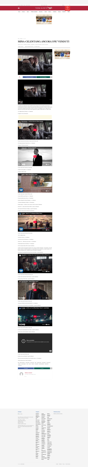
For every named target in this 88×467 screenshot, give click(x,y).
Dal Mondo (43, 415)
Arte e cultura (38, 422)
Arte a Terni (37, 420)
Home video (43, 435)
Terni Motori (49, 446)
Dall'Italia (43, 417)
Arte (36, 418)
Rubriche (63, 11)
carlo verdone (27, 362)
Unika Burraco (49, 451)
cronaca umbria (37, 456)
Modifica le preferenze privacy (58, 413)
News (48, 417)
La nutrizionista (44, 450)
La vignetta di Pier (44, 452)
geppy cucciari (39, 362)
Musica (39, 46)
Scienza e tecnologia (49, 435)
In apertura (43, 442)
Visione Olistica (48, 457)
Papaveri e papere (49, 420)
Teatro (48, 440)
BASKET (37, 429)
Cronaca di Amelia (37, 440)
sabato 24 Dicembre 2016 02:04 (29, 46)
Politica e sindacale (34, 11)
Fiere (42, 426)
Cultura (49, 11)
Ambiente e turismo (37, 417)
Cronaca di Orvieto (37, 447)
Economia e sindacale (43, 422)
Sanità (46, 11)
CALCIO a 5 (37, 432)
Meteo (69, 11)
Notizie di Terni (49, 418)
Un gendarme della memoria (49, 449)
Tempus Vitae (49, 443)
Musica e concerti (48, 415)
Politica (48, 422)
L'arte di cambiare (43, 446)
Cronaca (23, 11)
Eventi (43, 423)
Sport (28, 11)
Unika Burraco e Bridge (49, 453)
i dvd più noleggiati (43, 438)
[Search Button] (69, 5)
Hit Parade (24, 38)
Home (19, 11)
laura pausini (48, 362)
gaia (35, 362)
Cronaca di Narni (37, 445)
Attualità (37, 426)
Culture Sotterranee (43, 414)
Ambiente (54, 11)
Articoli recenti (38, 424)
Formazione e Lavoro (44, 428)
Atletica (37, 425)
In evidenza (43, 443)
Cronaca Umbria (37, 454)
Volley (48, 459)
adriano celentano (22, 362)
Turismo (59, 11)
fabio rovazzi (32, 362)
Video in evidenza (48, 455)
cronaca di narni (37, 442)
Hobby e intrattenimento (44, 433)
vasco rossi (19, 365)
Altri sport (37, 413)
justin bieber (44, 362)
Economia (40, 11)
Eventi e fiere (44, 425)
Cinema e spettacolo (37, 434)
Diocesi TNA (43, 418)
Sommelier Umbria (49, 437)
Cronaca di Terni (37, 449)
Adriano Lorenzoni (21, 46)
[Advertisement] (44, 2)
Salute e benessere (49, 429)
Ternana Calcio (49, 444)
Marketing (43, 456)
